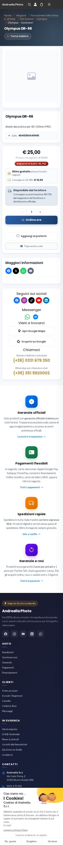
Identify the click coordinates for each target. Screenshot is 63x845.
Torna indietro (19, 36)
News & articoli (10, 739)
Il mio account (10, 690)
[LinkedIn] (46, 300)
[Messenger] (35, 317)
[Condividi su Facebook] (8, 271)
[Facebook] (17, 300)
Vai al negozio (9, 729)
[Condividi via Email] (30, 271)
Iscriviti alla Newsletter (14, 744)
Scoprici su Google (34, 341)
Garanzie (7, 662)
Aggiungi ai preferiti (34, 236)
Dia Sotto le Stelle (12, 749)
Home (7, 15)
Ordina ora (33, 220)
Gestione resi (9, 657)
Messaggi (7, 710)
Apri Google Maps (33, 331)
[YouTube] (39, 300)
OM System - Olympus (33, 19)
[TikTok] (31, 300)
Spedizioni (7, 652)
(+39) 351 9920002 (31, 373)
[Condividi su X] (16, 271)
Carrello (6, 700)
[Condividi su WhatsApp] (23, 271)
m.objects (7, 754)
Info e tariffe (30, 534)
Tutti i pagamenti (30, 487)
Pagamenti (8, 667)
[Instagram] (24, 300)
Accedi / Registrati (12, 695)
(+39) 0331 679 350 (31, 360)
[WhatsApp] (27, 317)
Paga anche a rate (33, 246)
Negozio (21, 15)
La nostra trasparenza (30, 436)
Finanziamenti (9, 672)
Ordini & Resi (9, 705)
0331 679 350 (14, 785)
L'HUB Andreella (11, 734)
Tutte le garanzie (30, 580)
